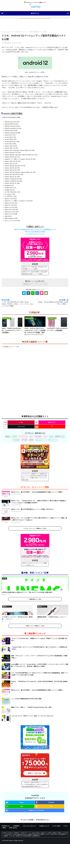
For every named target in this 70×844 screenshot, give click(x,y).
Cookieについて (44, 826)
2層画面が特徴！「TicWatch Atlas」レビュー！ (51, 617)
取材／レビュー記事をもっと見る (35, 626)
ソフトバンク (21, 426)
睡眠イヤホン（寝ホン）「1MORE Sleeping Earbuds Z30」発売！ (32, 707)
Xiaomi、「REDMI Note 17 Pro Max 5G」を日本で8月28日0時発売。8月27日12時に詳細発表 (39, 682)
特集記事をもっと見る (35, 599)
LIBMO (31, 440)
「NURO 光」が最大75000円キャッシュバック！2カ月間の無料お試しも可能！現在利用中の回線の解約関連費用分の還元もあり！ (35, 784)
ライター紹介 (56, 826)
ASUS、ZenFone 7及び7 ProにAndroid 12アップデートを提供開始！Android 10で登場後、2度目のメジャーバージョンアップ (35, 331)
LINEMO (14, 436)
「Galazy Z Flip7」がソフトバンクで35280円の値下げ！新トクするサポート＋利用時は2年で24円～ (39, 648)
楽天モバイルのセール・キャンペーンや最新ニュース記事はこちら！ (34, 564)
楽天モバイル (51, 422)
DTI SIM (24, 440)
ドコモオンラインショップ (35, 234)
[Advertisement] (35, 25)
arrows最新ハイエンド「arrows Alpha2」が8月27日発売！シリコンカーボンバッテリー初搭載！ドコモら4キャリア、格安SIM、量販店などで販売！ (39, 665)
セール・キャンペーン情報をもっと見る (35, 528)
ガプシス (36, 13)
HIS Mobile (16, 440)
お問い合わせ (13, 827)
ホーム (3, 31)
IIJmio (45, 436)
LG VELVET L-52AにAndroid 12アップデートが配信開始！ (57, 329)
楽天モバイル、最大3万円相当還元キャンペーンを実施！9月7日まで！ (33, 509)
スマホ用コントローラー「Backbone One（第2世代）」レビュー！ (17, 618)
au (52, 426)
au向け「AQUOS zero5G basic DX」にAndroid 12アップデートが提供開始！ (12, 330)
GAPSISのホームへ (43, 819)
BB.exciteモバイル (41, 440)
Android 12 (27, 284)
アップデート (36, 284)
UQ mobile (38, 436)
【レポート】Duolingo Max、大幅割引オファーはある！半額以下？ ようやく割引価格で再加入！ (39, 639)
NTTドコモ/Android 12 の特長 (35, 231)
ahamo (7, 436)
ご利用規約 (16, 826)
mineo (51, 436)
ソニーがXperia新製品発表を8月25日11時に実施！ (27, 698)
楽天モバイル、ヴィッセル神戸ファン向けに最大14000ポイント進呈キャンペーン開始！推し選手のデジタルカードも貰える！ (39, 519)
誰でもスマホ (53, 440)
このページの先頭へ (28, 819)
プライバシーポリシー (29, 826)
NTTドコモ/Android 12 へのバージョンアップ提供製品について (35, 229)
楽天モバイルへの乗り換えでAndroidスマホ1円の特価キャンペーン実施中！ (34, 268)
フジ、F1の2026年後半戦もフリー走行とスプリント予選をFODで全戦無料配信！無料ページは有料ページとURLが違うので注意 (39, 674)
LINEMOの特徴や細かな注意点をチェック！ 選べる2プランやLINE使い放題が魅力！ (28, 592)
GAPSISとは (6, 826)
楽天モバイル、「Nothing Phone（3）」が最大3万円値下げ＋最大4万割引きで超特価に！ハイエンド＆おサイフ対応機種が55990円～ (39, 501)
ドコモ (8, 31)
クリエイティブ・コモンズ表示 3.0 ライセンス (16, 834)
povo (31, 436)
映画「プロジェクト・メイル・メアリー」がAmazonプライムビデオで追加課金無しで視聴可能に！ (39, 656)
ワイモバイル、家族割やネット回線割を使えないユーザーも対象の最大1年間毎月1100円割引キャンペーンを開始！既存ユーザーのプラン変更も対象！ (34, 476)
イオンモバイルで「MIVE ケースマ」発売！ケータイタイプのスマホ (32, 716)
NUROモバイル (59, 436)
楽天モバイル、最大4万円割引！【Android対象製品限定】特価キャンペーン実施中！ (34, 273)
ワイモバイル (23, 436)
